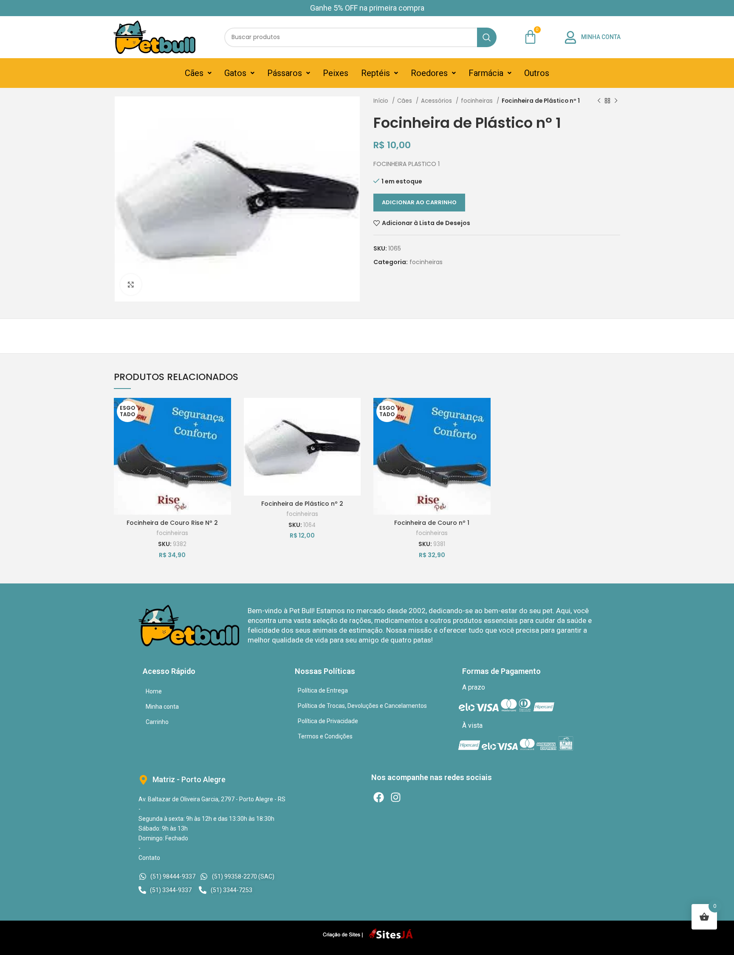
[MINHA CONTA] (570, 37)
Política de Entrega (323, 690)
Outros (536, 73)
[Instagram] (395, 797)
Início (381, 101)
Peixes (335, 73)
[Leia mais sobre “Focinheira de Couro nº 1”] (484, 430)
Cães (194, 73)
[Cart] (530, 36)
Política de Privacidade (328, 721)
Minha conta (162, 706)
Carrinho (157, 721)
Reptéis (375, 73)
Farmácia (486, 73)
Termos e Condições (325, 736)
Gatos (235, 73)
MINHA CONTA (601, 37)
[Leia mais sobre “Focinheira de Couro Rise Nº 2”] (224, 430)
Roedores (429, 73)
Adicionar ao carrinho (419, 202)
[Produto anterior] (599, 101)
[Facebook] (378, 797)
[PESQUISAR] (487, 37)
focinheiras (477, 101)
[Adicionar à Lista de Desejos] (224, 411)
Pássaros (284, 73)
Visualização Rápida (224, 449)
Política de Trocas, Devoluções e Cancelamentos (362, 705)
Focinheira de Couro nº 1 (431, 522)
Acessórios (437, 101)
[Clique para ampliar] (130, 284)
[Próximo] (616, 101)
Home (154, 691)
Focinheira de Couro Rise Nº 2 (172, 522)
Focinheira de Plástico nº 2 (302, 503)
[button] (198, 73)
